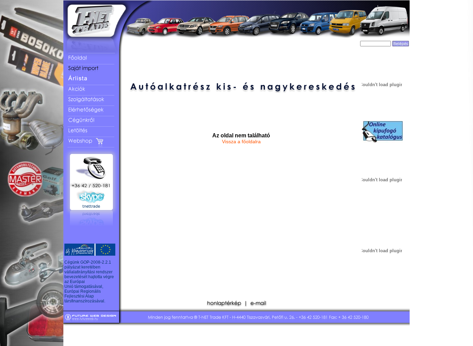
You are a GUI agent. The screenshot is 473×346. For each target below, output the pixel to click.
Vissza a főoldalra (241, 141)
